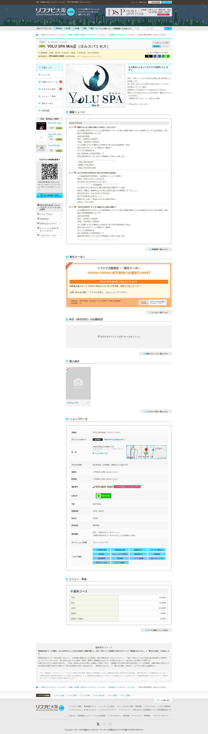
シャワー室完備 (138, 558)
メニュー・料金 (49, 96)
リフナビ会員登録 (99, 715)
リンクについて (124, 709)
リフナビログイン (114, 715)
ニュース (46, 74)
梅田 (92, 28)
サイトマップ (136, 715)
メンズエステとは (75, 709)
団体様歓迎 (101, 558)
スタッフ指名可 (120, 563)
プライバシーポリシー (161, 715)
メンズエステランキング (107, 709)
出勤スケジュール (51, 81)
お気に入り (127, 28)
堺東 (84, 28)
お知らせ (72, 715)
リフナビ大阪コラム (104, 28)
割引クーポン (48, 103)
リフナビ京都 (85, 695)
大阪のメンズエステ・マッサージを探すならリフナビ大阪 (105, 729)
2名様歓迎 (157, 554)
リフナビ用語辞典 (164, 706)
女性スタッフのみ (101, 563)
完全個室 (120, 558)
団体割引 (101, 554)
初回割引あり (138, 550)
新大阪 (68, 28)
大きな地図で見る (101, 453)
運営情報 (126, 715)
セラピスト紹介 (52, 89)
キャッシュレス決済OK (119, 554)
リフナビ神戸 (72, 695)
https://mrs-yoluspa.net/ (110, 439)
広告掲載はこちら (149, 709)
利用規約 (147, 715)
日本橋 (77, 28)
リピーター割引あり (156, 550)
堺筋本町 (59, 28)
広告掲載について (84, 715)
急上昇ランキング (90, 709)
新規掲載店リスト (90, 706)
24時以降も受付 (120, 550)
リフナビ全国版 (43, 695)
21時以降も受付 (102, 550)
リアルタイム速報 (75, 706)
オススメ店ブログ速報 (125, 706)
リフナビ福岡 (125, 695)
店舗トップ (47, 67)
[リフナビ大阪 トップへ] (55, 12)
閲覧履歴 (117, 28)
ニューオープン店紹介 (107, 706)
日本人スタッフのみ (156, 558)
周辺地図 (46, 110)
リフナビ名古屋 (98, 695)
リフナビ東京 (112, 695)
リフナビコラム (149, 706)
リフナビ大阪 (59, 695)
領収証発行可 (138, 554)
